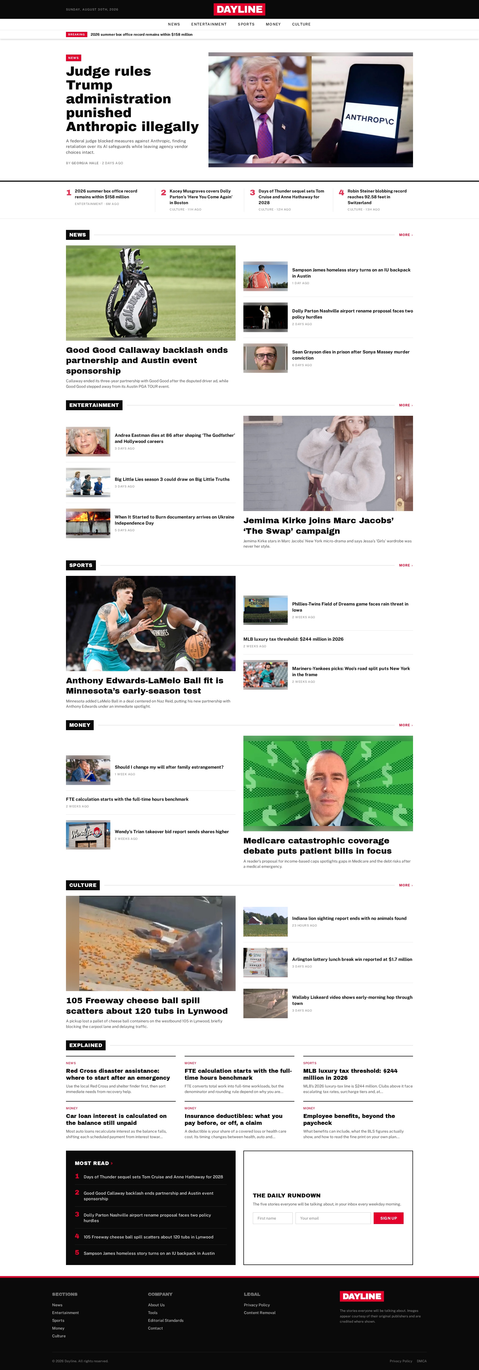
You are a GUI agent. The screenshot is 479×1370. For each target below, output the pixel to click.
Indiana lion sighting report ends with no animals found (349, 918)
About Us (156, 1305)
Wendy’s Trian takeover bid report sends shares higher (172, 831)
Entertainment (209, 24)
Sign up (388, 1218)
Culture (301, 24)
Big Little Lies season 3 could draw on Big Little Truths (172, 479)
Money (273, 24)
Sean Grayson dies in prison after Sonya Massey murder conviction (351, 355)
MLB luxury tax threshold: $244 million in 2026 (293, 639)
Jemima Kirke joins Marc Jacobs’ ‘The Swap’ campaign (318, 525)
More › (406, 235)
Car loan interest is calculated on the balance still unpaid (116, 1119)
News (174, 24)
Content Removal (260, 1312)
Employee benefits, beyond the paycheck (349, 1119)
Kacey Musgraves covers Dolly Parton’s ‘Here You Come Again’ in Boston (201, 197)
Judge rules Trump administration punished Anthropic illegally (132, 99)
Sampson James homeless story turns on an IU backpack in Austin (351, 273)
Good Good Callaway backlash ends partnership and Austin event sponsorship (147, 360)
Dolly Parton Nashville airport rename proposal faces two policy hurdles (352, 314)
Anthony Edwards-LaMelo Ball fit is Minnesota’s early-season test (144, 686)
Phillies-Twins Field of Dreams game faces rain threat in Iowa (350, 607)
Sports (246, 24)
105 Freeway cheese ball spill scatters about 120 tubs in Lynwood (147, 1005)
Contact (155, 1328)
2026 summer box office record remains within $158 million (142, 34)
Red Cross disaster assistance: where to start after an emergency (118, 1074)
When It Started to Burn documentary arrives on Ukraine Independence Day (174, 520)
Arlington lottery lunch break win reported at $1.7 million (352, 959)
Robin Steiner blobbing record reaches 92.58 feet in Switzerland (377, 197)
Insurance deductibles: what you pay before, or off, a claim (233, 1119)
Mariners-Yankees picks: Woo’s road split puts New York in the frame (351, 671)
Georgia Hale (85, 163)
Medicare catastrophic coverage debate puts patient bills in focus (317, 846)
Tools (152, 1312)
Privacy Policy (257, 1305)
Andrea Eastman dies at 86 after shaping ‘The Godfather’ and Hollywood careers (175, 438)
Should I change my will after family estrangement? (169, 767)
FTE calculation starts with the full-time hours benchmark (127, 799)
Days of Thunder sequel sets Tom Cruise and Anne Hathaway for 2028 (291, 197)
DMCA (422, 1361)
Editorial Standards (166, 1320)
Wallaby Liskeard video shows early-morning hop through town (352, 1000)
